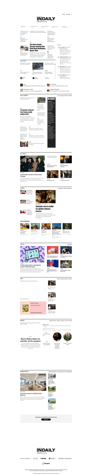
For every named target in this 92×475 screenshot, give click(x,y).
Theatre (58, 320)
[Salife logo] (35, 458)
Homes (58, 278)
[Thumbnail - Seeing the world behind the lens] (33, 289)
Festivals (51, 320)
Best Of (65, 188)
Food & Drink (60, 188)
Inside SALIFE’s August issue (36, 312)
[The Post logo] (46, 463)
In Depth (70, 95)
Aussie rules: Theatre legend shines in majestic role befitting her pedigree (57, 329)
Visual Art (62, 320)
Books (70, 320)
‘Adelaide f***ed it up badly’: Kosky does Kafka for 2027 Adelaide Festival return (57, 326)
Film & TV (67, 320)
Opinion (66, 95)
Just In (58, 95)
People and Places (64, 278)
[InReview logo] (52, 458)
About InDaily (57, 473)
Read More (69, 244)
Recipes (70, 278)
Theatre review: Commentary (49, 328)
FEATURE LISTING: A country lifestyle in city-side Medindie (60, 371)
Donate (63, 14)
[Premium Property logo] (65, 458)
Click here (46, 419)
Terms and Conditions (50, 473)
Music (55, 320)
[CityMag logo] (43, 458)
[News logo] (25, 458)
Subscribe (68, 14)
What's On (70, 188)
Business (62, 95)
